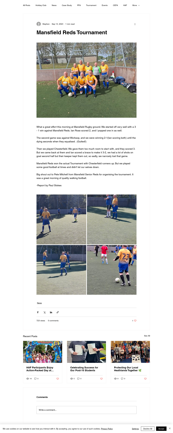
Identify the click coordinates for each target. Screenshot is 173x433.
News (54, 5)
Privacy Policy (107, 428)
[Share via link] (57, 312)
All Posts (26, 5)
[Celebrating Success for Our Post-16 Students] (86, 352)
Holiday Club (41, 5)
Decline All (147, 428)
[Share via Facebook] (37, 312)
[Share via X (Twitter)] (44, 312)
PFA (79, 5)
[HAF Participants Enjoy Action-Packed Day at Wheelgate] (42, 352)
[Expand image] (61, 219)
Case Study (67, 5)
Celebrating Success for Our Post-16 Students (84, 369)
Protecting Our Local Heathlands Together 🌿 (127, 369)
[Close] (169, 428)
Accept (161, 428)
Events (105, 5)
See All (147, 336)
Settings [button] (135, 428)
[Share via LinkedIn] (51, 312)
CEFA (115, 5)
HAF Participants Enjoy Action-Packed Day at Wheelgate (39, 369)
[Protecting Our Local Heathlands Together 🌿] (130, 352)
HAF (125, 5)
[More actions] (135, 24)
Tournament (91, 5)
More (134, 5)
